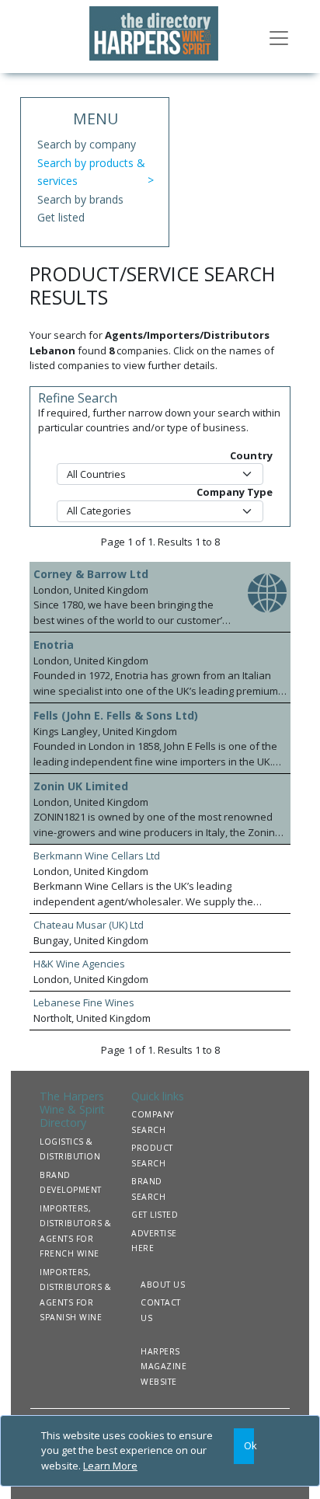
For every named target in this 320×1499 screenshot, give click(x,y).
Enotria (53, 644)
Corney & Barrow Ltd (90, 573)
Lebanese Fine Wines (83, 1002)
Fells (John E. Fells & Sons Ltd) (115, 715)
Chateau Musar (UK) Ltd (88, 925)
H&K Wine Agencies (79, 964)
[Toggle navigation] (279, 36)
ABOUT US (163, 1284)
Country (251, 455)
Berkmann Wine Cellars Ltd (96, 856)
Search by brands (80, 199)
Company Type (235, 492)
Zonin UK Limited (80, 786)
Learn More (110, 1466)
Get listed (61, 217)
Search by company (86, 144)
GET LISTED (154, 1214)
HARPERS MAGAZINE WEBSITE (163, 1366)
